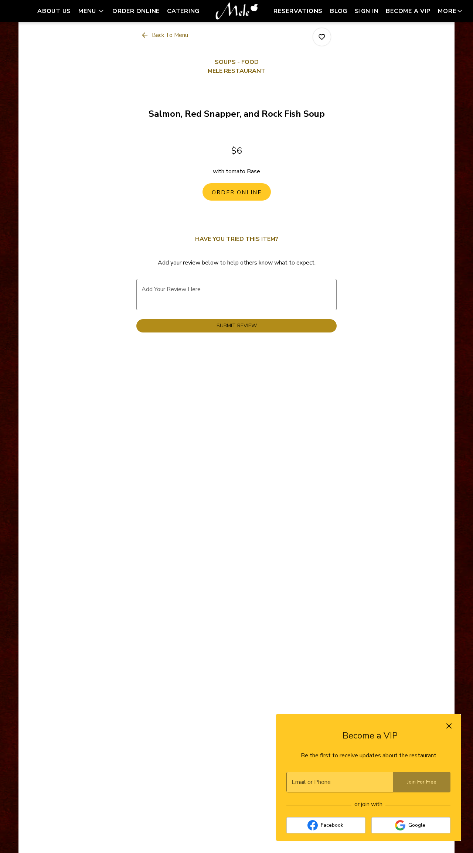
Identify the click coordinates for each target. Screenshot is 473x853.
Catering (183, 11)
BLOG (338, 11)
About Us (54, 11)
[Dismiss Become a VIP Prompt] (449, 726)
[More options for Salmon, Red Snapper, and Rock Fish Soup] (322, 37)
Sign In (366, 11)
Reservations (298, 11)
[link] (237, 192)
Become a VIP (408, 11)
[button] (92, 11)
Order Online (136, 11)
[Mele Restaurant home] (236, 11)
